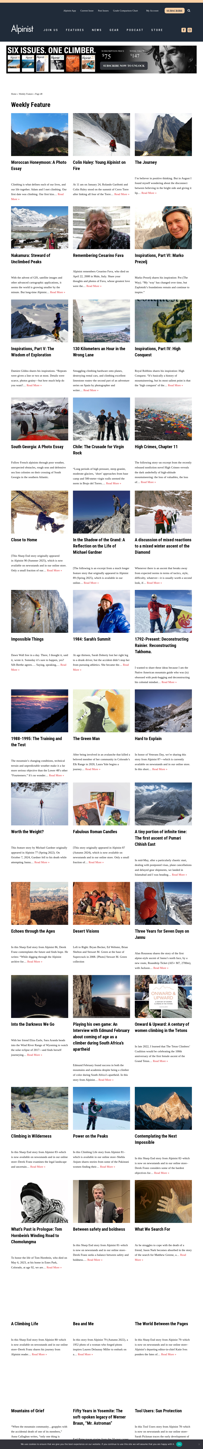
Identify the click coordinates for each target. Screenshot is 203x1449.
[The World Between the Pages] (163, 1296)
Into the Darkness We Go (32, 1024)
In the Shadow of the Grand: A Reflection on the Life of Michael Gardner (99, 546)
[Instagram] (189, 30)
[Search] (188, 10)
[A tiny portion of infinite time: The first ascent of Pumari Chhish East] (163, 803)
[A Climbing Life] (39, 1296)
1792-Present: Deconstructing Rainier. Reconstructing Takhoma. (161, 645)
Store (157, 30)
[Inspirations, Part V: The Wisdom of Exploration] (39, 320)
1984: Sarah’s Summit (92, 639)
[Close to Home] (39, 512)
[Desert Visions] (101, 903)
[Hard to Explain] (163, 710)
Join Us (50, 30)
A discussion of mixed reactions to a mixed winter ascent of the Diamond (163, 546)
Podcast (135, 30)
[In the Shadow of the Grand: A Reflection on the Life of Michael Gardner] (101, 512)
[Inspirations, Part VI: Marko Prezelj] (163, 227)
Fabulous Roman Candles (95, 831)
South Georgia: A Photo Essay (37, 446)
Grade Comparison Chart (125, 10)
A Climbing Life (24, 1323)
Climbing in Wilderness (31, 1136)
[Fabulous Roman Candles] (101, 803)
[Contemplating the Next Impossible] (163, 1108)
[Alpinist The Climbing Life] (22, 29)
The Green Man (86, 738)
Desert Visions (86, 931)
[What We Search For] (163, 1201)
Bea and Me (83, 1323)
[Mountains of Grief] (39, 1383)
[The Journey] (163, 134)
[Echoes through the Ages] (39, 903)
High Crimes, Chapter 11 (156, 446)
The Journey (146, 162)
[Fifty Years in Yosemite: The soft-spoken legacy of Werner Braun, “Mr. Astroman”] (101, 1383)
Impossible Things (27, 639)
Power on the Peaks (90, 1136)
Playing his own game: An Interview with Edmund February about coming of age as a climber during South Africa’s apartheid (101, 1037)
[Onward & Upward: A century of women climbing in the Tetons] (163, 996)
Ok (179, 1444)
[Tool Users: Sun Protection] (163, 1383)
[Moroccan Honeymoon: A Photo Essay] (39, 134)
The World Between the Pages (161, 1323)
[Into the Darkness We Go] (39, 996)
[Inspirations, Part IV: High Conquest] (163, 320)
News (97, 30)
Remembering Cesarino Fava (98, 255)
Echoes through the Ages (33, 931)
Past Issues (103, 10)
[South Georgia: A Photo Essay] (39, 419)
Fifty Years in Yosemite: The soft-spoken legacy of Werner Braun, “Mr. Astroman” (99, 1417)
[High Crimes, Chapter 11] (163, 419)
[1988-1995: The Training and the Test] (39, 710)
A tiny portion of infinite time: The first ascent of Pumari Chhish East (161, 838)
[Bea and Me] (101, 1296)
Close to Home (24, 539)
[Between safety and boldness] (101, 1201)
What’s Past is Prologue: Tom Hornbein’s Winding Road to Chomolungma (36, 1235)
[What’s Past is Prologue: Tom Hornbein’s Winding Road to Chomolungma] (39, 1201)
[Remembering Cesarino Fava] (101, 227)
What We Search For (152, 1229)
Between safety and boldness (99, 1229)
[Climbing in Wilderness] (39, 1108)
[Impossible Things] (39, 611)
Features (75, 30)
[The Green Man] (101, 710)
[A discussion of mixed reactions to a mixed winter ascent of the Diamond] (163, 512)
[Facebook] (183, 30)
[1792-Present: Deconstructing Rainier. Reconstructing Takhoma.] (163, 611)
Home (13, 94)
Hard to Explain (148, 738)
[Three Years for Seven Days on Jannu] (163, 903)
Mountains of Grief (27, 1410)
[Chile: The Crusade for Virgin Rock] (101, 419)
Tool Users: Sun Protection (158, 1410)
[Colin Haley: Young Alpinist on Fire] (101, 134)
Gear (114, 30)
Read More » (121, 194)
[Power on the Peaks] (101, 1108)
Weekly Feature (26, 94)
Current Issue (87, 10)
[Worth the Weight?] (39, 803)
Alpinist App (69, 10)
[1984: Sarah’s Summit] (101, 611)
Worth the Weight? (27, 831)
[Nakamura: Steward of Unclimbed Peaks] (39, 227)
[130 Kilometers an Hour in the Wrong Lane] (101, 320)
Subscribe (175, 10)
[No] (199, 1444)
